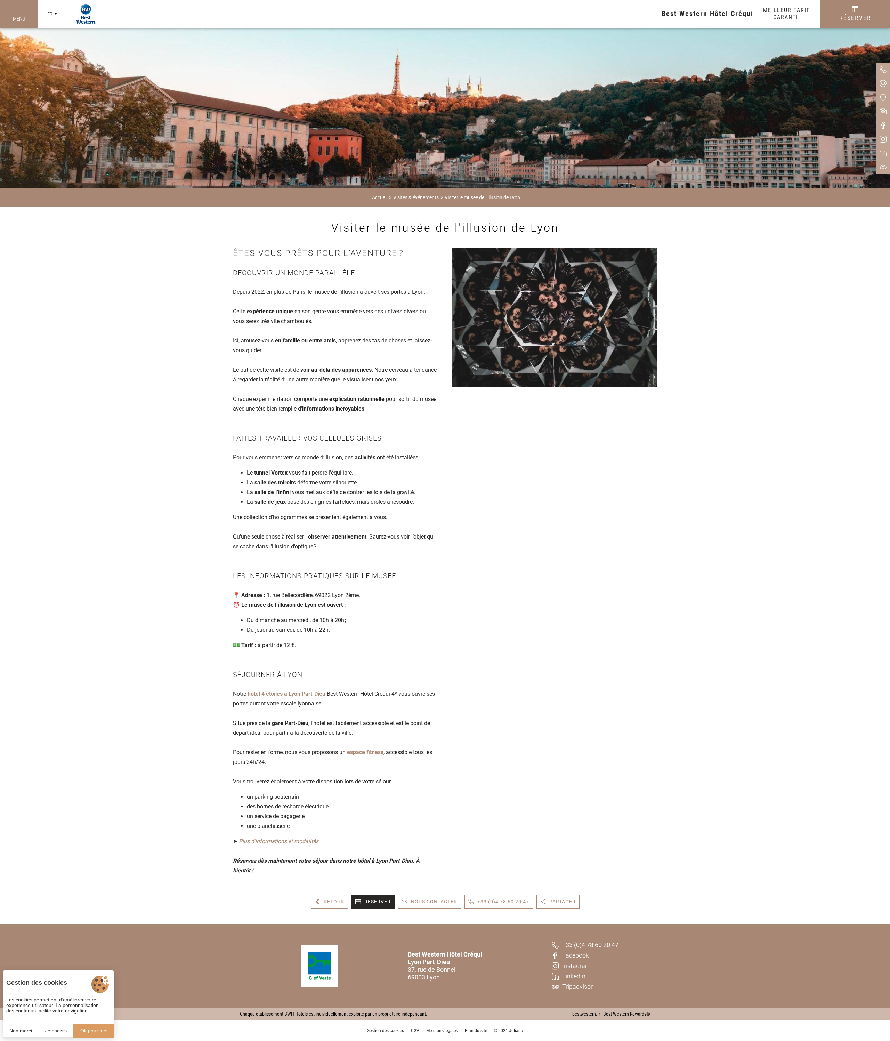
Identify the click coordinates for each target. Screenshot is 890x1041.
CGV (415, 1030)
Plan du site (476, 1030)
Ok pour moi (93, 1030)
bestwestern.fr (586, 1014)
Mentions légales (442, 1030)
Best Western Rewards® (626, 1014)
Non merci (20, 1030)
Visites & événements (416, 197)
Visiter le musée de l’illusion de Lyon (482, 197)
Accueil (379, 197)
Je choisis (56, 1030)
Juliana (516, 1030)
